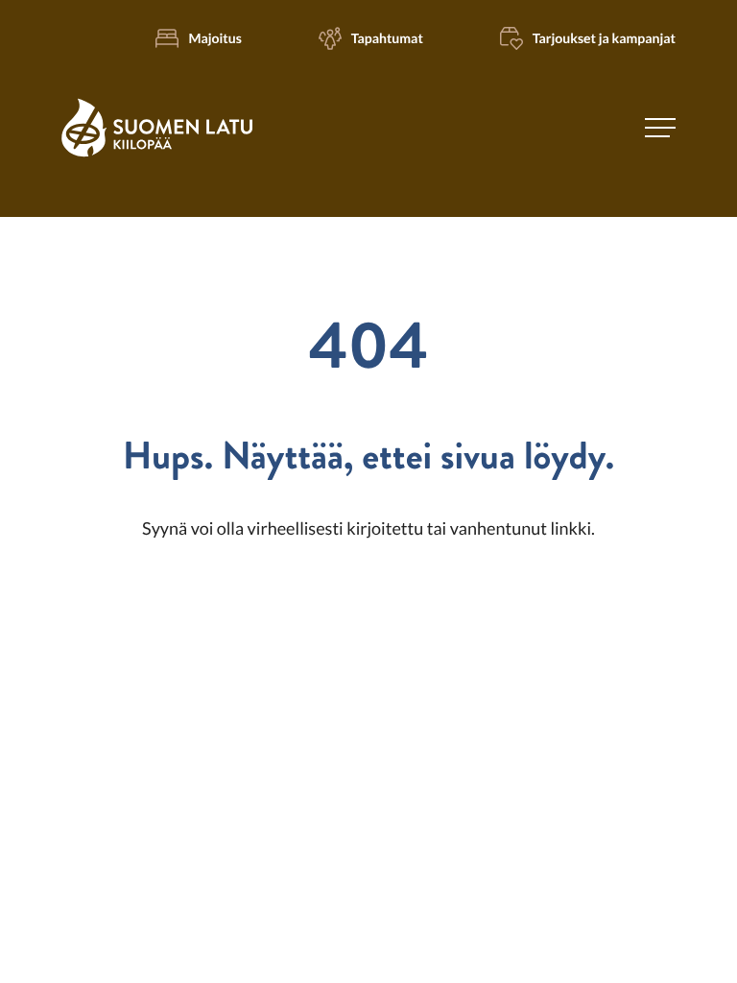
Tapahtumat (387, 38)
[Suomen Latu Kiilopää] (156, 154)
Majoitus (214, 38)
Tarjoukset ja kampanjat (604, 38)
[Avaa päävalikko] (660, 127)
